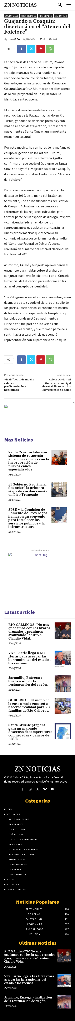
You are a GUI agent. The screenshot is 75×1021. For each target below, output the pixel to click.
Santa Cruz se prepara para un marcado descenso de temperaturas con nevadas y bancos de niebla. (30, 732)
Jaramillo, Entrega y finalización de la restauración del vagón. (28, 681)
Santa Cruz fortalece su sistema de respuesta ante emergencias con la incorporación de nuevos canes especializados (28, 461)
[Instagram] (30, 789)
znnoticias (14, 39)
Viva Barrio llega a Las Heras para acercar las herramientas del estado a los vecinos (29, 658)
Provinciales (28, 16)
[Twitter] (31, 49)
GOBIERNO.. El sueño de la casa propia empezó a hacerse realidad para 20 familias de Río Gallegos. (29, 705)
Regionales (45, 16)
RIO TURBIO (61, 16)
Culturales (11, 16)
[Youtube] (52, 789)
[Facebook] (21, 49)
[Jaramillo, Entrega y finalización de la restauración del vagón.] (63, 683)
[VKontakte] (45, 789)
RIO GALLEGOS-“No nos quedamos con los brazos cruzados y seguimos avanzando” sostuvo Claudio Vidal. (29, 632)
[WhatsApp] (50, 49)
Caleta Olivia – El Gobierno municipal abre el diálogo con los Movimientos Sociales (56, 384)
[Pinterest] (40, 49)
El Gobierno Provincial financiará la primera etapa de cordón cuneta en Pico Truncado (27, 490)
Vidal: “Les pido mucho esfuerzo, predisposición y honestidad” (19, 384)
